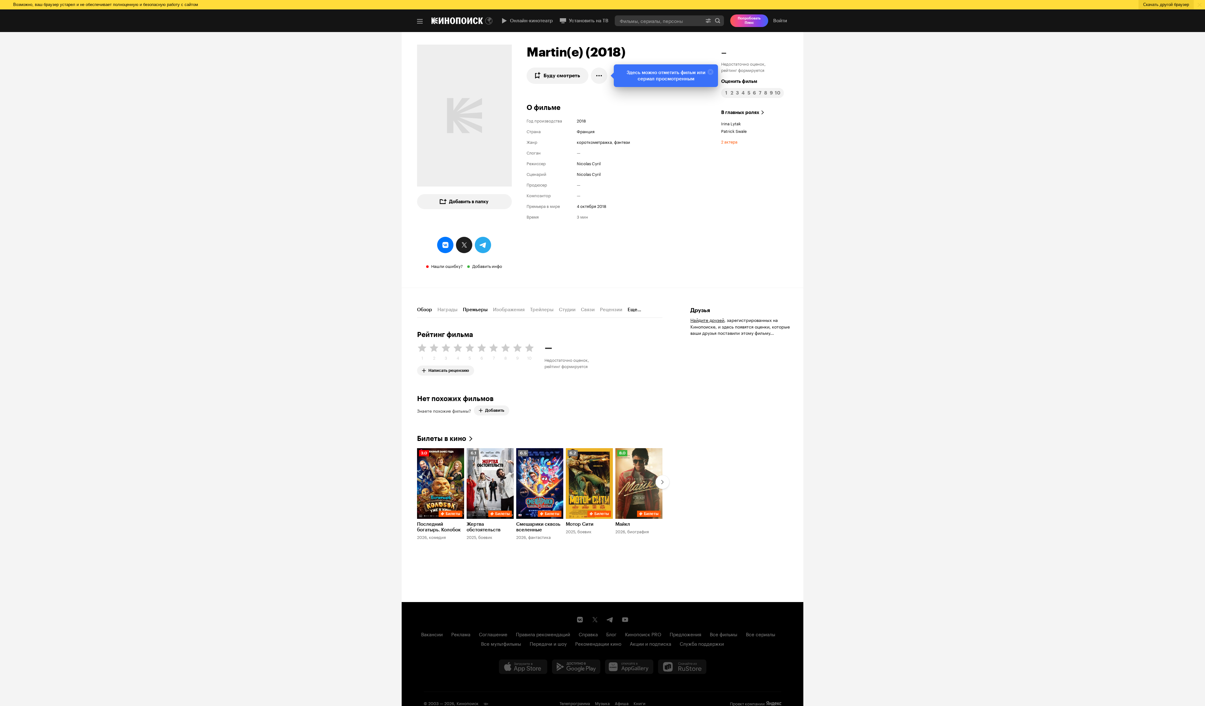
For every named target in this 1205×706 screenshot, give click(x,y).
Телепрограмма (575, 703)
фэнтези (622, 141)
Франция (586, 131)
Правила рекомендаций (543, 634)
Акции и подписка (650, 643)
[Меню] (420, 21)
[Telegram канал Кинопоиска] (610, 619)
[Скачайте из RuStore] (682, 667)
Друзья (700, 310)
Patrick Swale (734, 131)
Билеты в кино (441, 438)
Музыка (602, 703)
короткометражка (594, 141)
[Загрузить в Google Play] (576, 667)
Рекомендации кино (598, 643)
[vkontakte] (445, 245)
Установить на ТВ (588, 21)
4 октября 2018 (591, 206)
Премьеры (475, 309)
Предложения (685, 634)
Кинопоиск (468, 703)
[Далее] (662, 482)
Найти (717, 20)
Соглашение (493, 634)
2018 (581, 120)
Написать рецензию (448, 369)
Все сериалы (760, 634)
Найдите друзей (707, 319)
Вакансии (432, 634)
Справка (588, 634)
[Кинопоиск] (457, 20)
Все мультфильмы (501, 643)
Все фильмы (723, 634)
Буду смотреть (562, 76)
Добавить (494, 410)
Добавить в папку (469, 201)
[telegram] (483, 245)
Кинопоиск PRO (643, 634)
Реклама (460, 634)
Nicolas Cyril (589, 163)
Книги (639, 703)
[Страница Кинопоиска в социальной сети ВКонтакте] (580, 619)
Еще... (634, 309)
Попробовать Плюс (749, 20)
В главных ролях (740, 112)
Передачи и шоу (548, 643)
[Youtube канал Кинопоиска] (625, 619)
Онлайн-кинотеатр (531, 21)
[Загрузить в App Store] (523, 667)
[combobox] (658, 20)
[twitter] (464, 245)
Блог (611, 634)
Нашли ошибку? (447, 266)
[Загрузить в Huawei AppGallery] (629, 667)
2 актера (729, 141)
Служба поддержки (702, 643)
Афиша (622, 703)
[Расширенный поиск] (708, 20)
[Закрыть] (710, 72)
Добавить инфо (487, 266)
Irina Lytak (731, 123)
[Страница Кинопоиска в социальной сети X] (595, 619)
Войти (780, 21)
